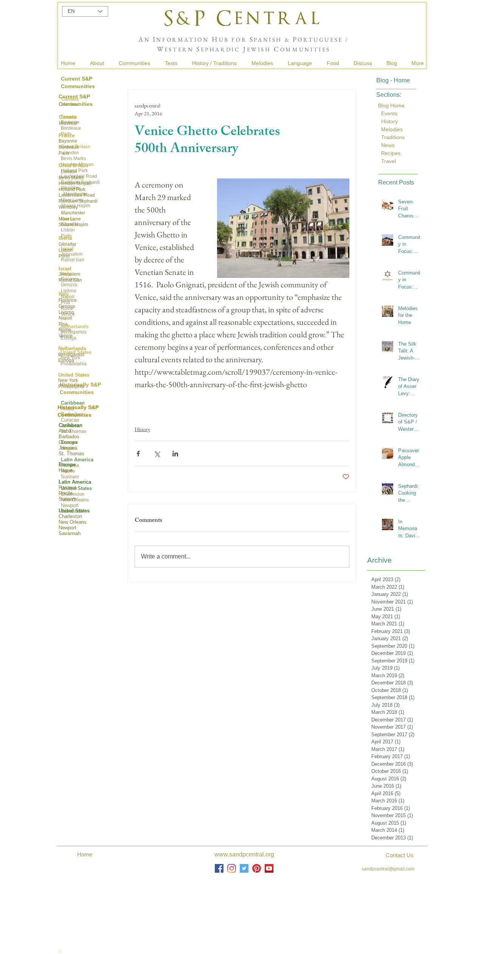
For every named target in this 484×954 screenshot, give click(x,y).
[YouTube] (269, 868)
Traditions (392, 137)
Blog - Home (393, 80)
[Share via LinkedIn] (175, 453)
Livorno (66, 312)
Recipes (390, 153)
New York (68, 380)
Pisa (63, 324)
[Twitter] (244, 868)
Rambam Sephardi (78, 201)
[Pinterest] (256, 868)
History (142, 429)
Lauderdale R (73, 195)
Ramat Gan (70, 280)
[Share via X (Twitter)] (156, 453)
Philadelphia (71, 386)
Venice (66, 335)
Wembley (68, 207)
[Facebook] (219, 868)
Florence (68, 300)
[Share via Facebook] (138, 453)
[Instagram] (231, 868)
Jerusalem (69, 274)
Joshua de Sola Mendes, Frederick (245, 904)
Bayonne (68, 141)
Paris (64, 153)
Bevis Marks (71, 177)
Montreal (68, 123)
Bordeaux (69, 147)
